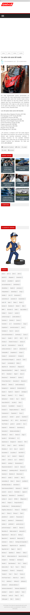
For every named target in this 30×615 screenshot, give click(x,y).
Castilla (10, 338)
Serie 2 (19, 549)
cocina (15, 348)
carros (17, 331)
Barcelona (11, 306)
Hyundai (4, 438)
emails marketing (20, 384)
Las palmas (13, 452)
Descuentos (13, 366)
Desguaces (21, 366)
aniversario (20, 288)
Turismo (22, 574)
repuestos (12, 538)
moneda (16, 477)
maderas (21, 459)
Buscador (10, 309)
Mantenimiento (19, 463)
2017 (8, 273)
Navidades (17, 491)
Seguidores (5, 545)
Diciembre (9, 374)
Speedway (11, 552)
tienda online (5, 567)
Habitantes (12, 427)
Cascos (25, 334)
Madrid (4, 463)
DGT (3, 374)
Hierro (11, 434)
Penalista (24, 509)
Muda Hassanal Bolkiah (8, 488)
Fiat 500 (14, 402)
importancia (5, 441)
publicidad (11, 524)
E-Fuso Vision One (6, 381)
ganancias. (5, 416)
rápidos (15, 527)
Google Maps (5, 420)
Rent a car (13, 534)
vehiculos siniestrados (7, 588)
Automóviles (22, 298)
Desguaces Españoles (7, 370)
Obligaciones (23, 499)
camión (17, 313)
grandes (19, 424)
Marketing (5, 470)
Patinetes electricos (16, 506)
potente (12, 516)
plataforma (5, 516)
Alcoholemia (17, 284)
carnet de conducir (15, 327)
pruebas (4, 524)
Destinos (23, 370)
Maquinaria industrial (7, 466)
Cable (16, 309)
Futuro (21, 413)
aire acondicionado (7, 284)
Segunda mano (14, 545)
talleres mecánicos (12, 556)
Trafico (23, 567)
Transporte (20, 570)
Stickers (18, 552)
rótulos (11, 541)
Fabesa (21, 395)
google (25, 147)
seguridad (22, 545)
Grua (24, 424)
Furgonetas (14, 413)
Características (17, 323)
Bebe (24, 306)
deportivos (5, 366)
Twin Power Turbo (6, 577)
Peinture (17, 509)
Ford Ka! (4, 406)
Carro (11, 331)
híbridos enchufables (15, 431)
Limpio (4, 459)
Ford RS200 (12, 406)
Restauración (20, 538)
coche (4, 345)
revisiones (4, 541)
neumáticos (21, 495)
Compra (21, 352)
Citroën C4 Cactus (13, 341)
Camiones (4, 320)
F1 (16, 395)
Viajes (17, 595)
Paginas (10, 502)
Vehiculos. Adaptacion (20, 588)
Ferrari (23, 399)
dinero (14, 53)
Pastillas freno (5, 506)
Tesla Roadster (12, 563)
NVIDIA (16, 499)
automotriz (14, 298)
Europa (4, 395)
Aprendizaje (14, 291)
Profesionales (19, 520)
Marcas (22, 466)
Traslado (4, 574)
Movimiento (17, 484)
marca (16, 466)
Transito (12, 570)
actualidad (11, 281)
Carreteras (5, 331)
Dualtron (20, 377)
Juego (9, 445)
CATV (16, 338)
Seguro (13, 549)
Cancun (18, 320)
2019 (19, 273)
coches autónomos (7, 348)
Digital (16, 374)
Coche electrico (12, 345)
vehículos (4, 584)
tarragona (4, 559)
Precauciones (19, 516)
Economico (16, 381)
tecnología (20, 559)
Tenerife (4, 563)
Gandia (12, 416)
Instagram (13, 441)
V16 (3, 581)
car (10, 323)
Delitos (18, 363)
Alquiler (12, 288)
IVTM (3, 445)
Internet (20, 441)
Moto (23, 477)
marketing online (13, 470)
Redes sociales (13, 531)
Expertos (10, 395)
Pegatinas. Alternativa (7, 509)
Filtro (20, 402)
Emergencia (5, 388)
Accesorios (19, 277)
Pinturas (15, 513)
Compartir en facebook (8, 147)
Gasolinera (25, 416)
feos (17, 399)
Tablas (25, 552)
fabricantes (5, 399)
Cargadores (5, 327)
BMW (3, 309)
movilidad (25, 481)
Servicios (4, 552)
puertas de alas (20, 524)
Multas (26, 488)
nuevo (10, 499)
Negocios (4, 495)
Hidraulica (5, 434)
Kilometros (5, 449)
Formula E (5, 409)
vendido (17, 592)
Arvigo (21, 291)
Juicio (15, 445)
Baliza (15, 302)
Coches (20, 345)
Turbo (16, 574)
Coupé (4, 363)
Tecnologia (12, 559)
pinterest (12, 150)
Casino (4, 338)
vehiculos (23, 581)
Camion (10, 313)
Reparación (5, 538)
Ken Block (21, 445)
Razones (21, 527)
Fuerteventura (5, 413)
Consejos (20, 356)
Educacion (24, 381)
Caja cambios (24, 309)
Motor (12, 481)
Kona (16, 449)
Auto (10, 295)
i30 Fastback (12, 438)
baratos (4, 306)
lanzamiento (5, 452)
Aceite (4, 281)
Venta (24, 592)
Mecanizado (20, 474)
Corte (24, 359)
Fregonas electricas (14, 409)
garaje (18, 416)
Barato (21, 302)
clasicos (22, 341)
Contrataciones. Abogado (8, 359)
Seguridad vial (5, 549)
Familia (12, 399)
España (10, 391)
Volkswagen (5, 599)
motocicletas (5, 481)
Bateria (18, 306)
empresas (13, 388)
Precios (4, 520)
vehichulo (9, 581)
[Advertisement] (15, 35)
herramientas (20, 427)
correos (18, 359)
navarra (10, 491)
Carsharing (18, 334)
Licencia (14, 456)
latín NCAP (22, 452)
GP (12, 420)
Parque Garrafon (18, 502)
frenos (23, 409)
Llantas (10, 459)
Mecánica (12, 474)
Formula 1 (20, 406)
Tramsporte (5, 570)
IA (19, 438)
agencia (17, 281)
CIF (26, 338)
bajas (10, 302)
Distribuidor (13, 377)
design (17, 370)
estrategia (24, 391)
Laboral (22, 449)
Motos (18, 481)
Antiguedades (5, 291)
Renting (20, 534)
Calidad (4, 313)
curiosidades (11, 363)
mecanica (4, 474)
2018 (14, 273)
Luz (15, 459)
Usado (23, 577)
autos (3, 53)
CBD (21, 338)
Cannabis (4, 323)
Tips (12, 567)
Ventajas (4, 595)
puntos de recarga (6, 527)
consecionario (12, 356)
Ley (9, 456)
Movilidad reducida (7, 484)
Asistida (4, 295)
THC (19, 563)
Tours (17, 567)
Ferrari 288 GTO (6, 402)
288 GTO (4, 277)
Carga (25, 323)
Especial (17, 391)
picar (3, 513)
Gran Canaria (23, 420)
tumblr (4, 150)
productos (11, 520)
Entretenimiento (21, 388)
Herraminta (5, 431)
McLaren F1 (23, 470)
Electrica (4, 384)
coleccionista (22, 348)
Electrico (11, 384)
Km (11, 449)
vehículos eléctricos (14, 584)
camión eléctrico (16, 316)
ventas (11, 595)
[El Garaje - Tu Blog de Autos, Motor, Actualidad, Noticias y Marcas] (7, 4)
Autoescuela (17, 295)
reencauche (22, 531)
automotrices (5, 298)
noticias (4, 499)
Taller (3, 556)
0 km (3, 273)
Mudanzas (19, 488)
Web (11, 599)
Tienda (25, 563)
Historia (17, 434)
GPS (16, 420)
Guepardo (4, 427)
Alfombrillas (5, 288)
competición (13, 352)
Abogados (11, 277)
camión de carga (6, 316)
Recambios (5, 531)
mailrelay (10, 463)
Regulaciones (5, 534)
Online (4, 502)
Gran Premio (5, 424)
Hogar (24, 434)
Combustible (5, 352)
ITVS (25, 441)
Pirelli (22, 513)
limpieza (21, 456)
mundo (20, 53)
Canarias (11, 320)
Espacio (4, 391)
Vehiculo (16, 581)
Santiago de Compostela (22, 541)
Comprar (4, 356)
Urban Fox (16, 577)
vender (11, 592)
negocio (24, 491)
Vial (22, 595)
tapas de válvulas (23, 556)
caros (9, 53)
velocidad (4, 592)
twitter (18, 147)
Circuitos (4, 341)
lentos (4, 456)
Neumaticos (12, 495)
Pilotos (9, 513)
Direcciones (5, 377)
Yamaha (17, 599)
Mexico (4, 477)
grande (12, 424)
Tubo (10, 574)
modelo (10, 477)
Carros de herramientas (7, 334)
